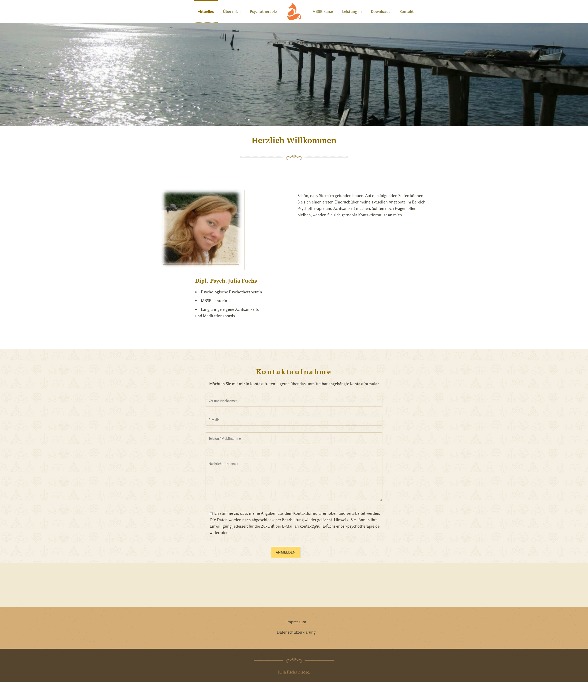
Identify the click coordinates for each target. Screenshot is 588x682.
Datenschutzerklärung (296, 632)
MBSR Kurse (322, 11)
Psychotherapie (263, 11)
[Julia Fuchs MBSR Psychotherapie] (294, 11)
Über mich (232, 11)
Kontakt (407, 11)
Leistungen (352, 11)
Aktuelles (206, 11)
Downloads (380, 11)
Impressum (296, 621)
